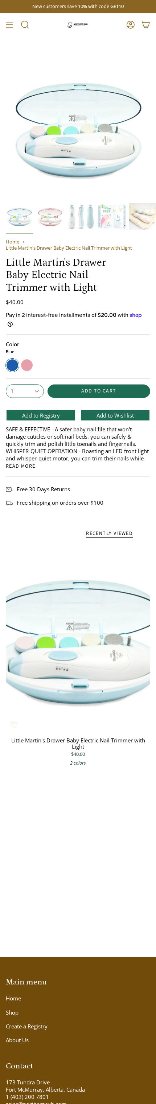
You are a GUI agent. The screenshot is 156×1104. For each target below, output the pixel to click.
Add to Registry (41, 415)
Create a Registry (27, 1026)
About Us (17, 1040)
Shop (12, 1012)
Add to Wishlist (115, 415)
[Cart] (145, 24)
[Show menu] (9, 24)
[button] (25, 24)
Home (12, 242)
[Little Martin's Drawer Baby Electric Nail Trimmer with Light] (78, 639)
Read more (21, 466)
